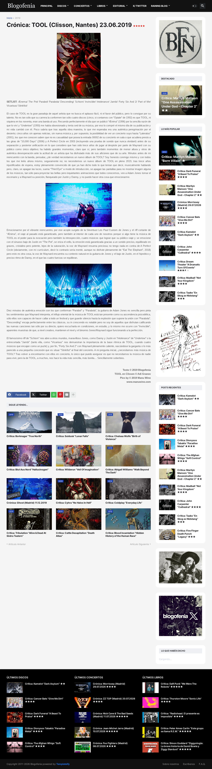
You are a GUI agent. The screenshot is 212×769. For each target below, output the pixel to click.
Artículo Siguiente (139, 544)
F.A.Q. (202, 764)
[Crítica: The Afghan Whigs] (167, 459)
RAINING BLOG (159, 5)
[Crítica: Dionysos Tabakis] (167, 444)
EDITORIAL (119, 5)
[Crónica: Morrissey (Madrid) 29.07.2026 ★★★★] (167, 206)
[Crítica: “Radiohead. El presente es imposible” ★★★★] (150, 717)
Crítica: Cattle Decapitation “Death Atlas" (75, 534)
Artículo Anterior (17, 544)
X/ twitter (139, 5)
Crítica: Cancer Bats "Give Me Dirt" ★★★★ (188, 220)
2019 (17, 18)
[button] (194, 6)
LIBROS (101, 5)
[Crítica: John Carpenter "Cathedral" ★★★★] (167, 250)
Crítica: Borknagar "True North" (24, 436)
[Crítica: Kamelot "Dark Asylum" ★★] (167, 235)
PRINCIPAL (47, 5)
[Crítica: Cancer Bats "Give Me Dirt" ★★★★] (167, 221)
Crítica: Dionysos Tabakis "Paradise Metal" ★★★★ (187, 443)
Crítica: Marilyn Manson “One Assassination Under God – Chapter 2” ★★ (189, 190)
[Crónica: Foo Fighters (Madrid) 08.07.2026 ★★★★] (83, 747)
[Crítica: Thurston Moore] (150, 702)
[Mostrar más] (73, 395)
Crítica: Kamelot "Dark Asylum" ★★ (188, 233)
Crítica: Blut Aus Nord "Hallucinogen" (28, 469)
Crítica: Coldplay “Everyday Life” (124, 502)
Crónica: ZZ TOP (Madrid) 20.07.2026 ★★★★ (114, 700)
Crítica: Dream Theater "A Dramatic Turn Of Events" (188, 264)
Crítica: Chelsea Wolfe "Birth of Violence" (123, 437)
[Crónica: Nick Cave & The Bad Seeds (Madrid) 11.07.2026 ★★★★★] (83, 717)
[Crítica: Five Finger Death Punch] (167, 534)
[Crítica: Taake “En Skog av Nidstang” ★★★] (167, 296)
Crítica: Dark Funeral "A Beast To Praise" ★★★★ (189, 174)
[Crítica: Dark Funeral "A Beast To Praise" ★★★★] (167, 175)
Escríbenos (189, 764)
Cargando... (165, 659)
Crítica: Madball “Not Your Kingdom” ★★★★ (189, 280)
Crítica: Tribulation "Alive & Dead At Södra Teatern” (26, 534)
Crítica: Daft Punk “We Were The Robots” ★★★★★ (178, 685)
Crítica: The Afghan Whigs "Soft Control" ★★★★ (189, 458)
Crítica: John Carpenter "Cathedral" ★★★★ (189, 249)
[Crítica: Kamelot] (167, 399)
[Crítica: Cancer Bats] (167, 414)
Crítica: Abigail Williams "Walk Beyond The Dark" (127, 471)
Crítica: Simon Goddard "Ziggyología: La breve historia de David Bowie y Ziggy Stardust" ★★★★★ (182, 746)
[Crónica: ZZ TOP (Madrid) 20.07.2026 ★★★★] (83, 702)
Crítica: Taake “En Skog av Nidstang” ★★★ (187, 295)
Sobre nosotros (170, 764)
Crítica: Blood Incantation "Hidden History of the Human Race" (125, 534)
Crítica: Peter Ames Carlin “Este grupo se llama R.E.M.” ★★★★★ (182, 730)
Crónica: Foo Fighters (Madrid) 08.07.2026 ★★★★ (110, 745)
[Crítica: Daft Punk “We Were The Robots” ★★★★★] (150, 687)
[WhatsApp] (54, 395)
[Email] (67, 395)
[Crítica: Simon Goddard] (150, 747)
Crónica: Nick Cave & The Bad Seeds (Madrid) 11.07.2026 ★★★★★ (113, 715)
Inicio (9, 18)
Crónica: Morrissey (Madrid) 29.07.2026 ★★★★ (189, 205)
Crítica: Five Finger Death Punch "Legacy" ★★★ (188, 533)
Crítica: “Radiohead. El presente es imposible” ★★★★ (180, 715)
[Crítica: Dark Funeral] (167, 429)
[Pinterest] (60, 395)
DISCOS (61, 5)
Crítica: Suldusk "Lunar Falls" (72, 436)
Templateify (63, 764)
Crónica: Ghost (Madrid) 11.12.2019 (27, 502)
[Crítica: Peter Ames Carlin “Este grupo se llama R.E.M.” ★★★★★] (150, 732)
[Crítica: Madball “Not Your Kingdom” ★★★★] (167, 281)
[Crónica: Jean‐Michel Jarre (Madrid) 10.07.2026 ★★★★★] (83, 732)
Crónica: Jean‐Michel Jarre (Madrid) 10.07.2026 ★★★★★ (113, 730)
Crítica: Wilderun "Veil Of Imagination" (77, 469)
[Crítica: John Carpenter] (167, 504)
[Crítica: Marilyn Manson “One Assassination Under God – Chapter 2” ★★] (167, 189)
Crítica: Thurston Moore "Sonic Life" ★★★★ (181, 700)
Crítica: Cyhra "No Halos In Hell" (74, 502)
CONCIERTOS (81, 5)
